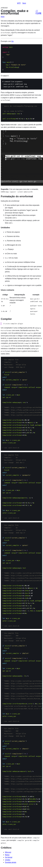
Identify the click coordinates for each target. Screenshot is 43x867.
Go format (8, 857)
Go (12, 41)
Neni (24, 3)
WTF (19, 3)
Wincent (8, 852)
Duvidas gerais (10, 862)
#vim (2, 17)
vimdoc (7, 860)
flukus (7, 855)
